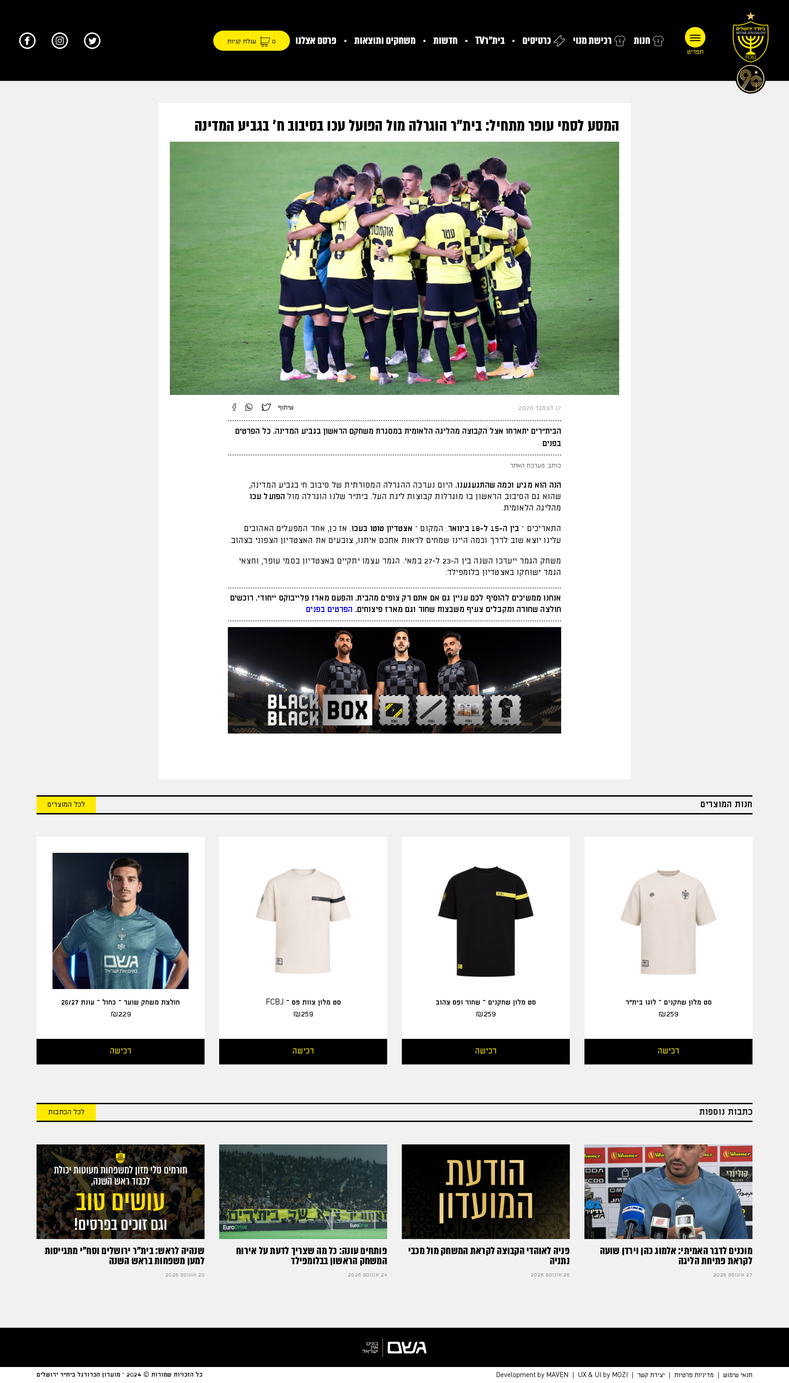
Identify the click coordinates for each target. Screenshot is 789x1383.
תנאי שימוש (737, 1375)
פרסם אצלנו (316, 40)
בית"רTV (490, 40)
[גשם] (394, 1347)
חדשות (445, 40)
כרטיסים (536, 40)
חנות (642, 40)
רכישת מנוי (592, 40)
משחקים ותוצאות (385, 40)
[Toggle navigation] (695, 37)
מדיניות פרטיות (694, 1375)
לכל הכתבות (66, 1112)
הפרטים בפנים (329, 610)
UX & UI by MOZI (603, 1375)
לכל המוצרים (66, 805)
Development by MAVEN (532, 1375)
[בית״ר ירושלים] (750, 50)
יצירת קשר (651, 1375)
